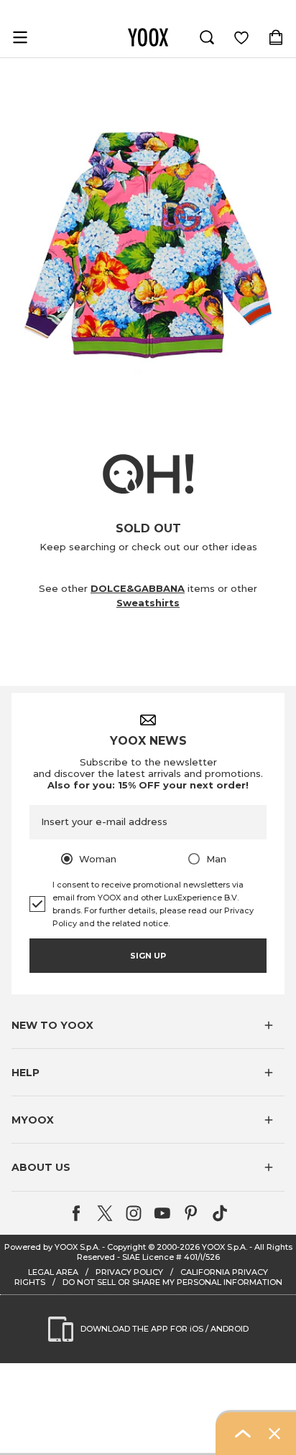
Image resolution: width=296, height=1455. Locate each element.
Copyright (126, 1247)
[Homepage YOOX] (148, 37)
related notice (140, 923)
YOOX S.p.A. (224, 1247)
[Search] (207, 37)
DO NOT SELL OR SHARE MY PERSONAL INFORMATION (172, 1282)
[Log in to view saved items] (241, 37)
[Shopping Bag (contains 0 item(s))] (276, 37)
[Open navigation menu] (20, 37)
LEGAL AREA (53, 1272)
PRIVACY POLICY (129, 1272)
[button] (148, 1025)
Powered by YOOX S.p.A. (52, 1247)
